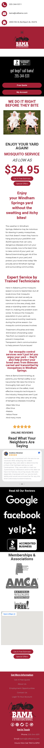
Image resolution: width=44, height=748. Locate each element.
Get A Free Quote (22, 680)
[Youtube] (26, 724)
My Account (22, 92)
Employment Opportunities (22, 688)
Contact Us (22, 692)
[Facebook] (12, 724)
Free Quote (22, 85)
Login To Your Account (22, 697)
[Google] (31, 724)
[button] (22, 32)
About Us (22, 684)
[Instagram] (17, 724)
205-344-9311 (33, 734)
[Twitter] (22, 724)
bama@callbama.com (29, 739)
